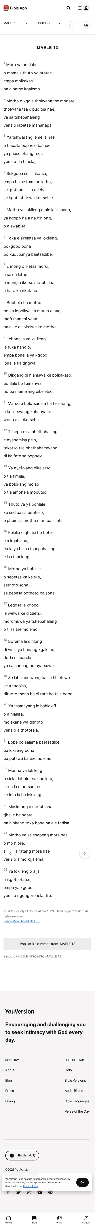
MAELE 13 (10, 23)
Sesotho (9, 956)
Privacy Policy (30, 1186)
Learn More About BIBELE (22, 921)
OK (82, 1182)
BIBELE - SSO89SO (31, 956)
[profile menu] (83, 8)
